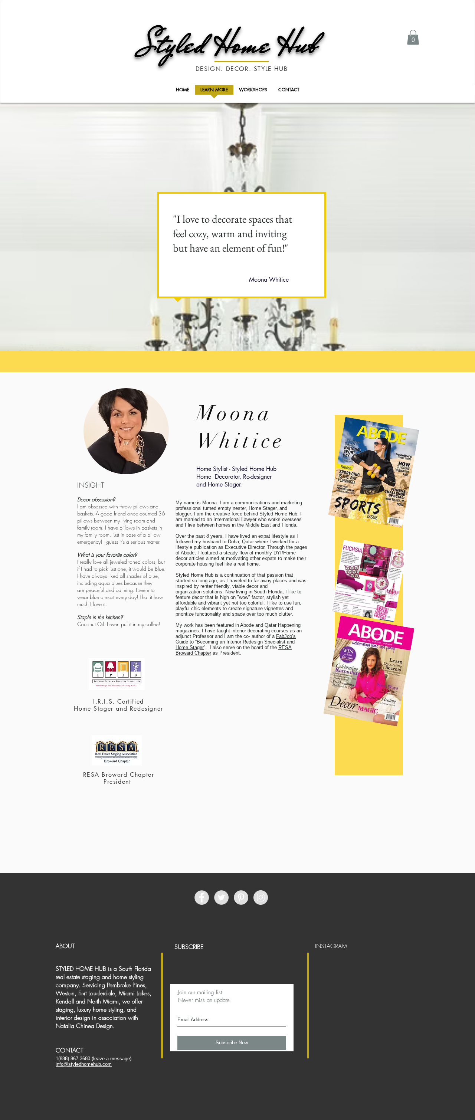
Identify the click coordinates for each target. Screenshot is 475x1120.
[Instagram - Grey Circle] (260, 897)
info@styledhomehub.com (84, 1064)
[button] (413, 37)
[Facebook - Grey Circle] (201, 897)
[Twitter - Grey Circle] (221, 897)
